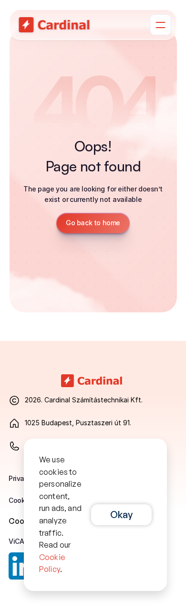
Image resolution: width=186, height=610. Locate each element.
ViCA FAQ (23, 541)
